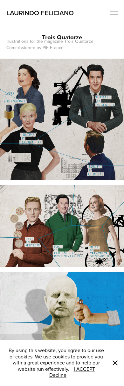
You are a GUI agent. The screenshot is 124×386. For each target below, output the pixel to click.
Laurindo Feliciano (40, 12)
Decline (57, 374)
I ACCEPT (84, 368)
